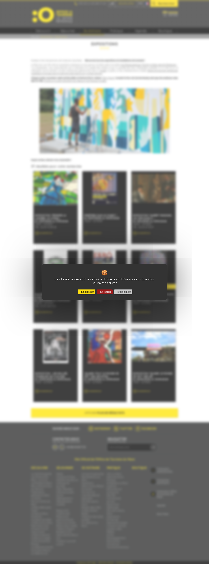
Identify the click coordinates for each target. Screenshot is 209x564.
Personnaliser (123, 292)
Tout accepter (86, 292)
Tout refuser (104, 292)
